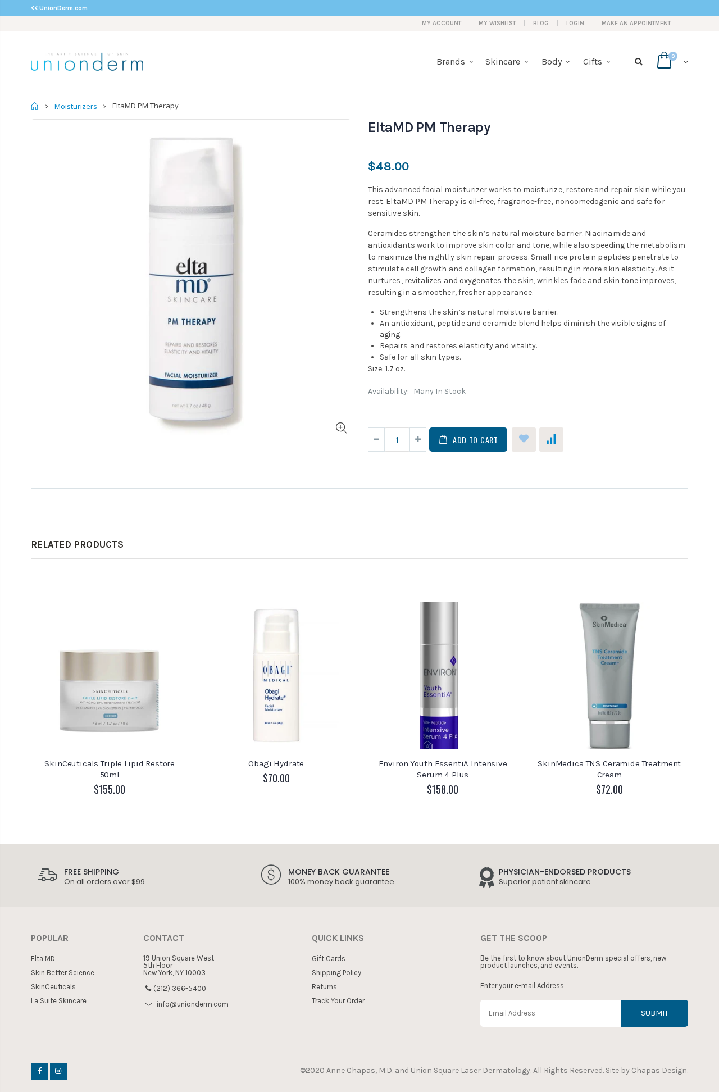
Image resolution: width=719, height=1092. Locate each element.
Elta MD (43, 958)
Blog (541, 23)
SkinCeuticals (53, 986)
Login (575, 23)
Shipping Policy (336, 972)
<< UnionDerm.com (59, 8)
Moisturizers (75, 106)
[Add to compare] (551, 439)
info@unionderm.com (193, 1004)
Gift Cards (328, 958)
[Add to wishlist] (524, 439)
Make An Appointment (636, 23)
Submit (654, 1013)
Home (35, 106)
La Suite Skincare (59, 1001)
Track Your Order (338, 1001)
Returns (324, 986)
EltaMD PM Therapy (429, 127)
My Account (441, 23)
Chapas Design (659, 1070)
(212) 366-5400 (179, 988)
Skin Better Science (62, 972)
